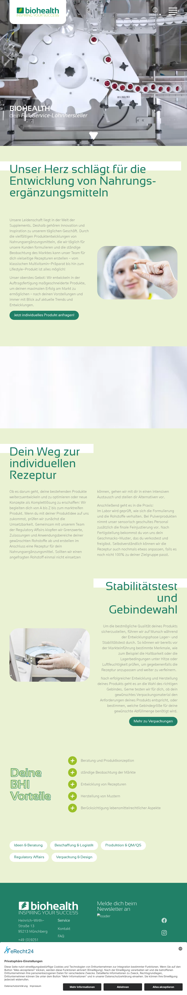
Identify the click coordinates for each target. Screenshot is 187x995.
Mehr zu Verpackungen (153, 721)
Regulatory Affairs (29, 857)
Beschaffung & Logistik (74, 845)
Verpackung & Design (74, 857)
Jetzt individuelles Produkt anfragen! (44, 315)
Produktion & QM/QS (123, 845)
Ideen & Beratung (28, 845)
